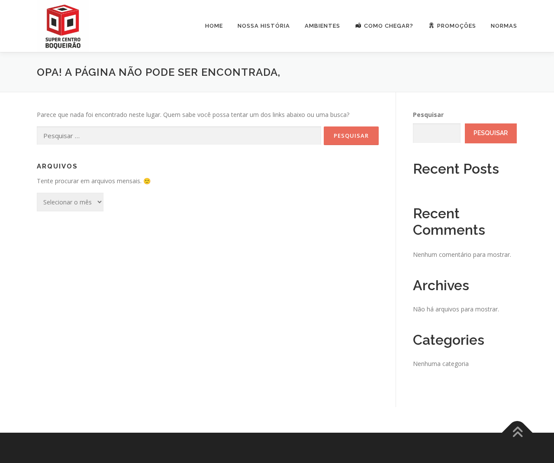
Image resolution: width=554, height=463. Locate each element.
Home (214, 26)
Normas (504, 26)
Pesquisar (428, 114)
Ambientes (322, 26)
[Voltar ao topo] (517, 433)
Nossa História (264, 26)
